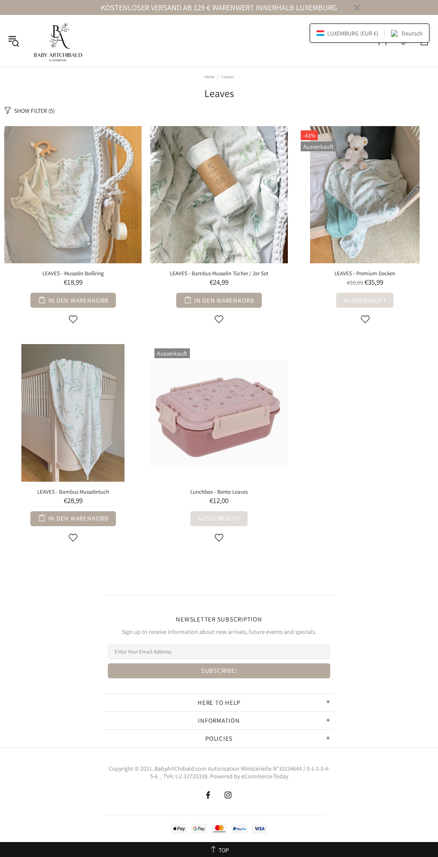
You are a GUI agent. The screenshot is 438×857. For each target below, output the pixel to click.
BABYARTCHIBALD (59, 41)
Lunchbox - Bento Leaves (219, 491)
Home (209, 77)
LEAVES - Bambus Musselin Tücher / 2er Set (219, 273)
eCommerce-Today (264, 776)
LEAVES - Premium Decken (364, 273)
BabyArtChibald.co (177, 768)
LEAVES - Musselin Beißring (73, 273)
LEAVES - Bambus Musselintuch (73, 491)
